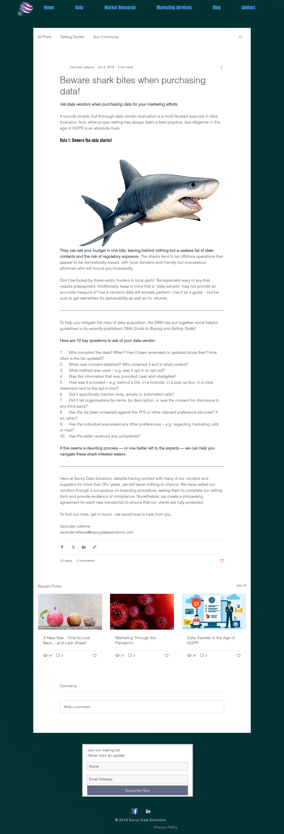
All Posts (44, 37)
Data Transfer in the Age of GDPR (211, 640)
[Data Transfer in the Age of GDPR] (214, 612)
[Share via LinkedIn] (84, 547)
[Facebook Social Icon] (135, 811)
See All (241, 585)
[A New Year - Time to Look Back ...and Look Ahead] (70, 612)
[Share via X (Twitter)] (73, 547)
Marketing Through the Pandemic (135, 640)
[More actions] (221, 67)
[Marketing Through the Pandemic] (142, 612)
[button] (241, 37)
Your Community (106, 37)
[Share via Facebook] (62, 547)
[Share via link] (95, 547)
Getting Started (72, 37)
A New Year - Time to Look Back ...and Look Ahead (66, 640)
